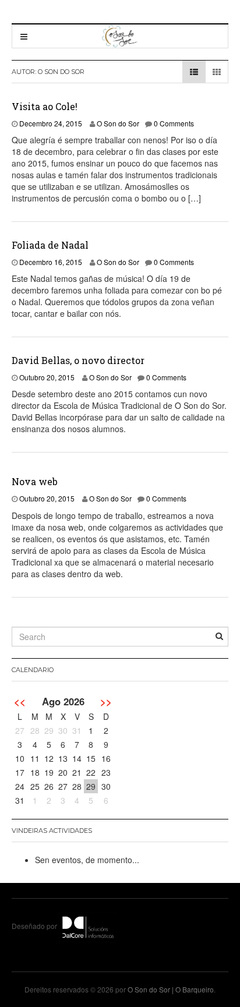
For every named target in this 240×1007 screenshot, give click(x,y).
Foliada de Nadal (50, 245)
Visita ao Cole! (44, 106)
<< (20, 701)
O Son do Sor (118, 123)
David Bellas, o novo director (78, 360)
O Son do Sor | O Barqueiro (171, 989)
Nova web (35, 481)
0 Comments (174, 123)
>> (106, 701)
